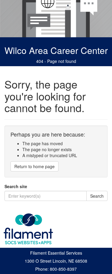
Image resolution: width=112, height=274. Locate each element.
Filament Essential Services (56, 253)
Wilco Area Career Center (56, 50)
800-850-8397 (63, 269)
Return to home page (34, 166)
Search (97, 196)
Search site (15, 186)
